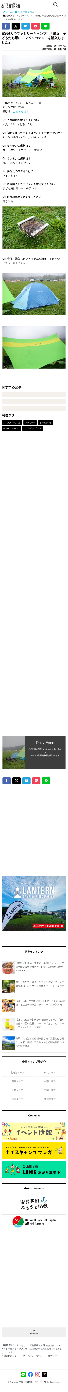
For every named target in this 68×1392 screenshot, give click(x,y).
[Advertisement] (34, 585)
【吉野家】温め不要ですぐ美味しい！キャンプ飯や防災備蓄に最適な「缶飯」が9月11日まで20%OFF (40, 966)
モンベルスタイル (11, 428)
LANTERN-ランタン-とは (14, 1345)
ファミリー (30, 422)
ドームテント (46, 422)
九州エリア (50, 1098)
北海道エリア (17, 1072)
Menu (62, 3)
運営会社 (52, 1355)
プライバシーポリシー (33, 1355)
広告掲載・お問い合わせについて (46, 1345)
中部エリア (50, 1081)
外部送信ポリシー (10, 1355)
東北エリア (50, 1072)
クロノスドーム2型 (11, 422)
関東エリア (17, 1081)
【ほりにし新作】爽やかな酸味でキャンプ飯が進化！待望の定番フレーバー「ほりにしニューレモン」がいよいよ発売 (40, 1023)
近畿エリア (17, 1090)
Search (55, 3)
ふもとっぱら (21, 111)
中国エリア (50, 1090)
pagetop (34, 1332)
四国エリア (17, 1098)
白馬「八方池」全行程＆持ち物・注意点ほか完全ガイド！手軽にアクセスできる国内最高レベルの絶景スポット (40, 1042)
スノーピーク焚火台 (33, 428)
